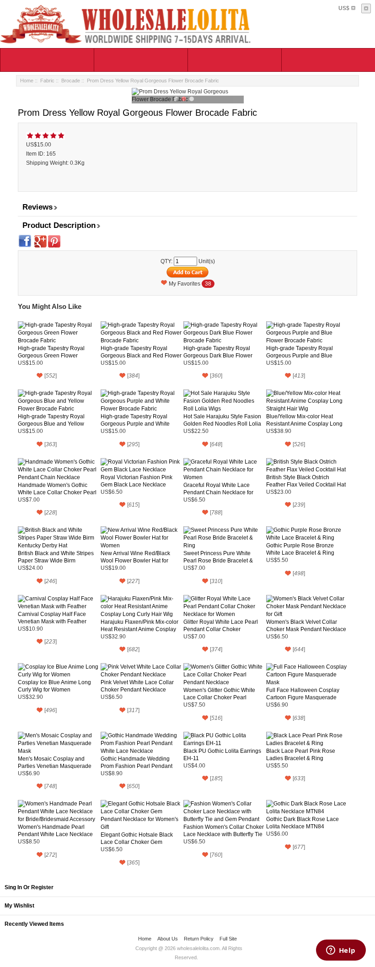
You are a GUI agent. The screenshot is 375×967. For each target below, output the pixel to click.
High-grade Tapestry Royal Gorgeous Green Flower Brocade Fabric (51, 352)
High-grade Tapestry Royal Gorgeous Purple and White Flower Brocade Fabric (135, 420)
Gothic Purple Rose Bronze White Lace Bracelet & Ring (300, 549)
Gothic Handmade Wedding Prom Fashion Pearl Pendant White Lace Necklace (136, 763)
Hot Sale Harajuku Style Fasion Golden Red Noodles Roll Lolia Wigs (222, 420)
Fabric (47, 80)
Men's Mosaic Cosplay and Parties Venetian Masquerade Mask (54, 763)
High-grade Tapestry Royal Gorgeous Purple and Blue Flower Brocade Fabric (299, 352)
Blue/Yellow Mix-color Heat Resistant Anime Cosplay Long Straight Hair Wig (304, 420)
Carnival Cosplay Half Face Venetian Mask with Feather (52, 618)
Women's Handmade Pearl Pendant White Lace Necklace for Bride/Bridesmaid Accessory (56, 831)
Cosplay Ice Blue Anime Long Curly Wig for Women (54, 686)
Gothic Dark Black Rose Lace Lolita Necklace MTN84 (302, 823)
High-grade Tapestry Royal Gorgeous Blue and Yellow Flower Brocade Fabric (51, 420)
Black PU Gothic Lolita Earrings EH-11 (222, 755)
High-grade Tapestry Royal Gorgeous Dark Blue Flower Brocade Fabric (217, 352)
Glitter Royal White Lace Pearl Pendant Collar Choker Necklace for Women (220, 626)
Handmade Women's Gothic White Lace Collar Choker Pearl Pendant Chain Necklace (57, 489)
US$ (343, 8)
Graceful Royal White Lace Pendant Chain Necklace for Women (218, 489)
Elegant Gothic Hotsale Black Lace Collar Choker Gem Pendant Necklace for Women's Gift (139, 839)
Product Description (59, 225)
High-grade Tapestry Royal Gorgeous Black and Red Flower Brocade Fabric (141, 352)
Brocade (70, 80)
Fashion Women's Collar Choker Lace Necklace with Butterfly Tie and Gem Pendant (223, 831)
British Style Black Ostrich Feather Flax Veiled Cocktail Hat (306, 481)
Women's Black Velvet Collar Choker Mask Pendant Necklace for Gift (306, 626)
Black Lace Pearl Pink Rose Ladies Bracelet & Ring (300, 755)
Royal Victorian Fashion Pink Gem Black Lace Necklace (136, 481)
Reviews (37, 207)
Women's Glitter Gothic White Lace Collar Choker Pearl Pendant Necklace (219, 694)
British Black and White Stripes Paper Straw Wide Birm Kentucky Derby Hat (56, 557)
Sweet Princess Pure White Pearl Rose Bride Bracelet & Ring (218, 557)
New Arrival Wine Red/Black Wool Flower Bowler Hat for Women (135, 557)
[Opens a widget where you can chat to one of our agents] (341, 951)
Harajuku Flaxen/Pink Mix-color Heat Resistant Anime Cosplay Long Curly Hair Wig (139, 626)
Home (26, 80)
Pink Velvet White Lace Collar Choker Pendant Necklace (137, 686)
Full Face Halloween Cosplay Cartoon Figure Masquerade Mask (302, 694)
